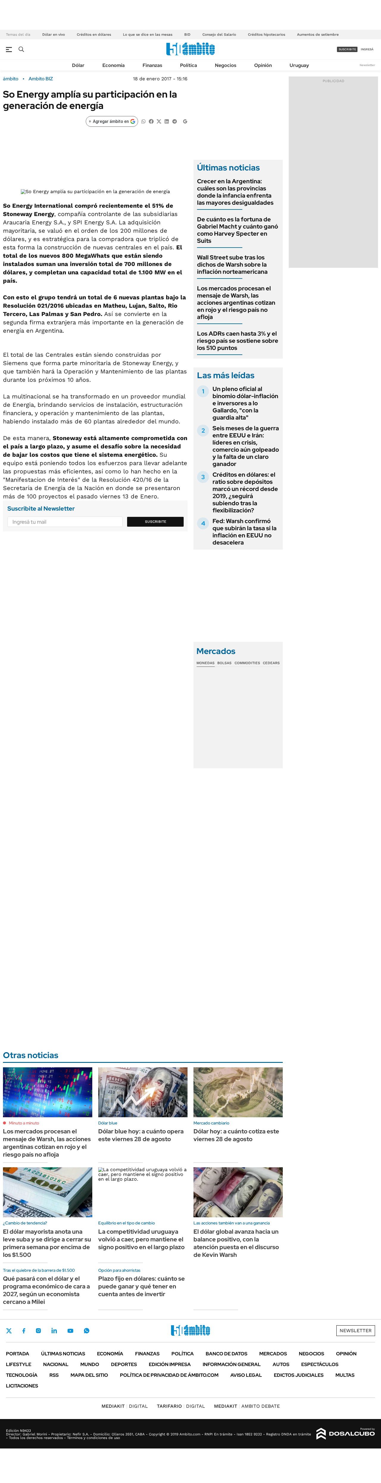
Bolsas (224, 663)
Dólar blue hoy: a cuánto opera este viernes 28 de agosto (141, 1135)
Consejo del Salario (219, 34)
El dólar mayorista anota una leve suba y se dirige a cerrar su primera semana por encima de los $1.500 (47, 1243)
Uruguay (299, 65)
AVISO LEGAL (246, 1375)
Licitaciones (22, 1386)
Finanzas (152, 65)
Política (188, 65)
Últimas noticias (63, 1354)
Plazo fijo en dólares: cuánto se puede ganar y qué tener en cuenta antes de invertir (141, 1286)
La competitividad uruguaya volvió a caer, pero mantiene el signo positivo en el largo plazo (141, 1239)
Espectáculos (319, 1364)
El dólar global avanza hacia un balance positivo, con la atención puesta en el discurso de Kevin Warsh (236, 1243)
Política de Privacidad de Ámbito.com (169, 1375)
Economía (113, 65)
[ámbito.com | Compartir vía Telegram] (174, 121)
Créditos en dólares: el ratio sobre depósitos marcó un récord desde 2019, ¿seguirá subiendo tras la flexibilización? (245, 492)
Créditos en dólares (94, 34)
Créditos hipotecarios (266, 34)
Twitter (9, 1330)
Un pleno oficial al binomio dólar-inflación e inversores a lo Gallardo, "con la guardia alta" (245, 403)
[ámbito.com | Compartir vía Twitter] (159, 121)
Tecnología (22, 1375)
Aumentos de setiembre (318, 34)
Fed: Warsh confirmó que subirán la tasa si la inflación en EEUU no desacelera (245, 531)
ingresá (367, 49)
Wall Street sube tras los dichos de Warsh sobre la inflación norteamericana (232, 265)
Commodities (247, 663)
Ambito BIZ (41, 78)
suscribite (347, 49)
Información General (232, 1364)
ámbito (10, 78)
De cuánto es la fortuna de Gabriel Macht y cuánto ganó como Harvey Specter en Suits (237, 230)
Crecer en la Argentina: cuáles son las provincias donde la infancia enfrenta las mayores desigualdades (235, 192)
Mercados (273, 1354)
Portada (17, 1354)
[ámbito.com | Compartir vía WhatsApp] (143, 121)
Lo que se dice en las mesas (147, 34)
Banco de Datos (226, 1354)
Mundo (89, 1364)
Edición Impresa (170, 1364)
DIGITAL (125, 1406)
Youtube (70, 1331)
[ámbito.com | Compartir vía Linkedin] (166, 121)
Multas (345, 1375)
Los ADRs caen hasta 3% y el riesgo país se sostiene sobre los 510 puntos (237, 341)
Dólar (78, 65)
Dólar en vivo (53, 34)
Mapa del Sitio (89, 1375)
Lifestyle (18, 1364)
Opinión (263, 65)
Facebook (23, 1330)
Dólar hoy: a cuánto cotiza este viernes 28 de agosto (236, 1135)
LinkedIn (54, 1330)
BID (187, 34)
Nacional (55, 1364)
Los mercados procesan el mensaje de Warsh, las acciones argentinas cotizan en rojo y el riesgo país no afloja (236, 302)
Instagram (38, 1330)
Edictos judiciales (299, 1375)
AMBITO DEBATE (247, 1406)
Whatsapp (86, 1330)
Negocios (225, 65)
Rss (54, 1375)
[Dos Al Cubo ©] (345, 1434)
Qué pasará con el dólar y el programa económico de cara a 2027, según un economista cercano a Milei (46, 1290)
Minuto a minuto (24, 1123)
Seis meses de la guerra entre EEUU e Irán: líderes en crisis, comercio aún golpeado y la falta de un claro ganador (246, 446)
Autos (281, 1364)
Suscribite (155, 522)
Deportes (124, 1364)
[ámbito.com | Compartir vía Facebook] (151, 121)
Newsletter (367, 65)
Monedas (205, 663)
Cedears (271, 663)
